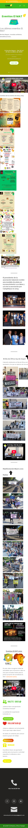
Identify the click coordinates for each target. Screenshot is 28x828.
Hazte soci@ (14, 701)
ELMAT (8, 54)
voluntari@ (14, 723)
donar (11, 744)
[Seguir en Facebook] (7, 801)
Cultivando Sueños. (11, 676)
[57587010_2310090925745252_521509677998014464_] (14, 344)
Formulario (8, 719)
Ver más (7, 761)
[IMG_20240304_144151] (14, 307)
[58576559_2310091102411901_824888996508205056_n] (14, 326)
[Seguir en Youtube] (20, 801)
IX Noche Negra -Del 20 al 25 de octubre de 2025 (14, 51)
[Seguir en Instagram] (14, 801)
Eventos (19, 54)
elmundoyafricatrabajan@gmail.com (14, 815)
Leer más (14, 63)
